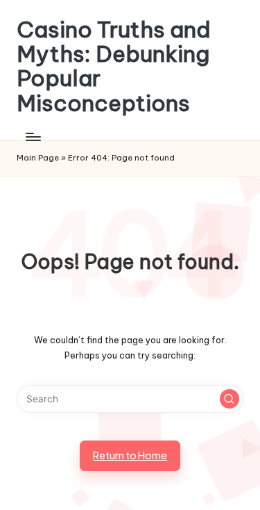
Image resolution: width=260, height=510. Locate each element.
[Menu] (33, 136)
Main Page (38, 158)
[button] (229, 399)
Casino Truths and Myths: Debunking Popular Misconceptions (114, 66)
